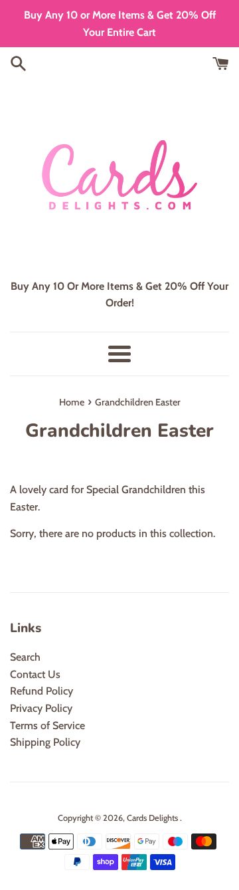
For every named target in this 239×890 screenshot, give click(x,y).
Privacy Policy (41, 708)
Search (25, 657)
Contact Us (35, 674)
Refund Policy (41, 691)
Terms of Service (47, 725)
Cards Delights (153, 818)
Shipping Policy (45, 742)
